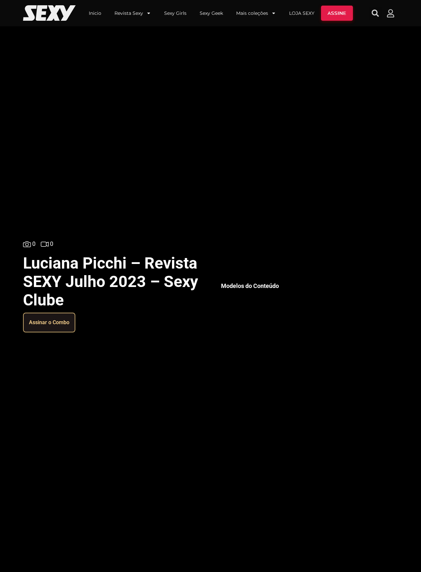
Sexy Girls (175, 13)
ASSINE (337, 13)
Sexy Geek (211, 13)
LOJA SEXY (301, 13)
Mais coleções (252, 13)
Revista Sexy (128, 13)
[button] (375, 13)
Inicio (95, 13)
